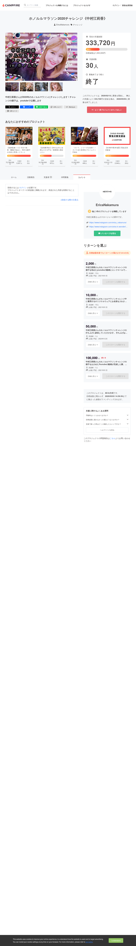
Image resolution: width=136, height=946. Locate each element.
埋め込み (72, 107)
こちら (112, 438)
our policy (89, 942)
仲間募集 (65, 177)
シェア (28, 107)
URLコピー (57, 107)
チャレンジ (77, 24)
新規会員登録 (127, 5)
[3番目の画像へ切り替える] (41, 86)
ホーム (14, 177)
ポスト (13, 107)
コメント (82, 177)
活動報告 (31, 177)
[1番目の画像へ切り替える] (12, 86)
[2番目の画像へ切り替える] (26, 86)
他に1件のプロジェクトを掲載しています (109, 211)
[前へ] (8, 57)
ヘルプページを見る (107, 430)
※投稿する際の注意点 (69, 200)
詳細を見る (92, 281)
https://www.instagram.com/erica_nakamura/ (108, 222)
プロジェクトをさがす (81, 5)
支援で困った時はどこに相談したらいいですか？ (103, 424)
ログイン (116, 5)
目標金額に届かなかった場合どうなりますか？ (102, 420)
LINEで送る (43, 107)
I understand (115, 940)
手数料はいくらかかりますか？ (97, 415)
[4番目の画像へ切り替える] (56, 86)
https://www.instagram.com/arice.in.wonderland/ (108, 226)
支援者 (48, 177)
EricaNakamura (62, 24)
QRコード (13, 111)
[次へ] (74, 57)
